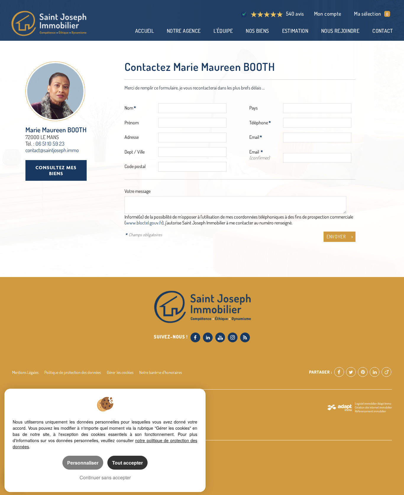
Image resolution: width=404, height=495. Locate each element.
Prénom (132, 123)
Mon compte (327, 13)
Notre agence (184, 30)
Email (254, 137)
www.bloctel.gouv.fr (144, 223)
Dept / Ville (135, 152)
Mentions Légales (25, 372)
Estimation (295, 30)
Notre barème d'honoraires (161, 372)
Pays (253, 108)
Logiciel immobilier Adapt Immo (373, 403)
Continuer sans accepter (105, 477)
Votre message (138, 191)
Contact (382, 30)
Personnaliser (82, 462)
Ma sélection (371, 13)
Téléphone (258, 123)
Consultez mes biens (56, 170)
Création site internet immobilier (373, 407)
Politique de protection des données (72, 372)
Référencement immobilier (370, 411)
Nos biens (257, 30)
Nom (129, 108)
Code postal (135, 166)
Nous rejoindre (340, 30)
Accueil (144, 30)
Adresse (132, 137)
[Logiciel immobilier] (339, 407)
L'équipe (223, 30)
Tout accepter (127, 462)
